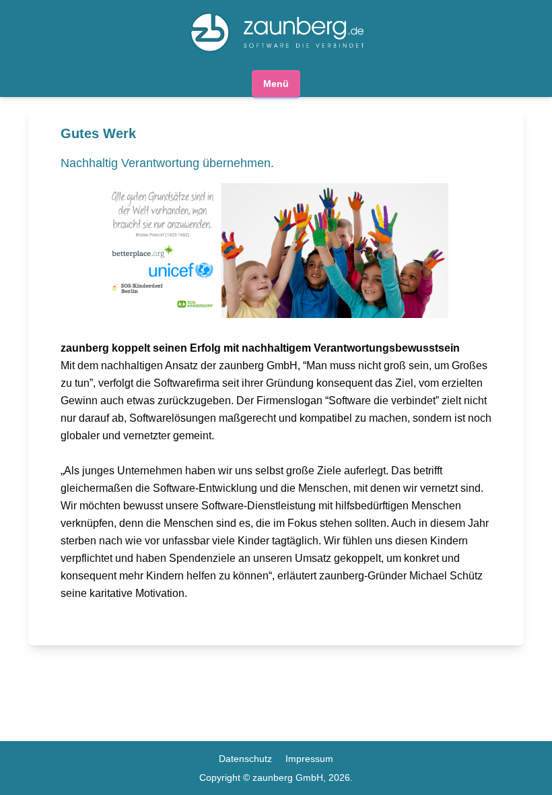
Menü (276, 83)
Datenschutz (245, 758)
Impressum (309, 758)
